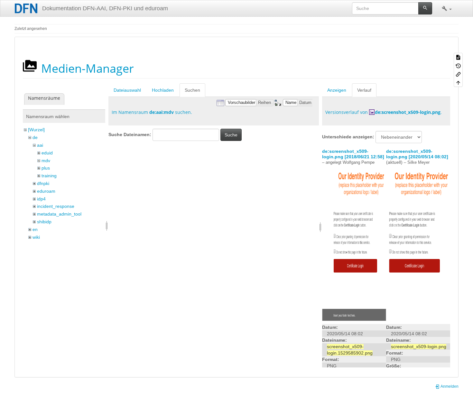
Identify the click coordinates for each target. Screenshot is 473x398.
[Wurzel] (36, 129)
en (35, 229)
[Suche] (425, 8)
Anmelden (449, 386)
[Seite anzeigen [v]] (458, 57)
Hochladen (163, 90)
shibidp (44, 221)
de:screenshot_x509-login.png (408, 112)
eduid (47, 152)
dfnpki (43, 183)
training (49, 175)
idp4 (41, 198)
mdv (46, 160)
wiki (36, 237)
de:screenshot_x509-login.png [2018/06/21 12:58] (353, 154)
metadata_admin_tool (59, 214)
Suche (231, 134)
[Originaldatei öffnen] (354, 242)
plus (46, 168)
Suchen (192, 90)
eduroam (46, 191)
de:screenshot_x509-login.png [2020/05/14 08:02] (417, 154)
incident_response (55, 206)
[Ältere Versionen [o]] (458, 65)
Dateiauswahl (127, 90)
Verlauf (364, 90)
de (35, 137)
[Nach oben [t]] (458, 82)
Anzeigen (336, 90)
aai (40, 145)
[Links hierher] (458, 74)
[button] (447, 8)
